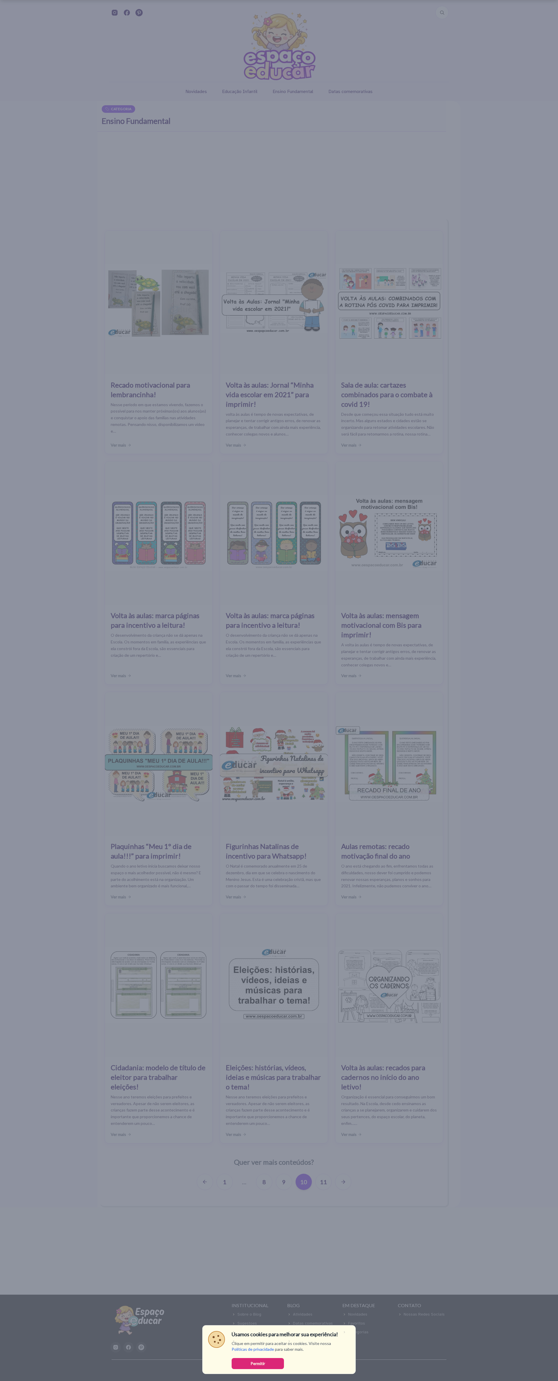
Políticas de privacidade (253, 1349)
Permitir (258, 1363)
